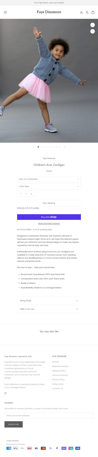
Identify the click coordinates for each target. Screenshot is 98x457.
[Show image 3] (44, 147)
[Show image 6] (53, 147)
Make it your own (27, 309)
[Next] (64, 146)
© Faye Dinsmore (12, 440)
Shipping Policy (59, 370)
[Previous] (33, 146)
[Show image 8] (59, 147)
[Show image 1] (38, 147)
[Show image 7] (56, 147)
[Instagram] (5, 393)
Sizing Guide (25, 300)
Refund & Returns (60, 366)
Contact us (57, 388)
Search (55, 361)
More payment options (49, 223)
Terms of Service (60, 375)
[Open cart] (93, 12)
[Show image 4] (47, 147)
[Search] (87, 12)
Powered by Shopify (15, 444)
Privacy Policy (58, 379)
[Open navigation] (5, 12)
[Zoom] (92, 25)
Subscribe (13, 424)
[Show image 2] (41, 147)
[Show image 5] (50, 147)
